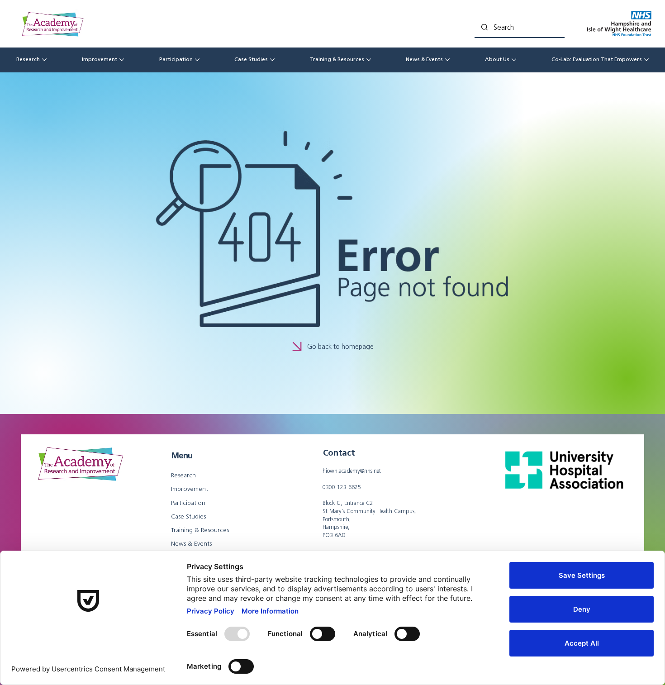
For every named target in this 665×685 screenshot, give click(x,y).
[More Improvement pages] (121, 59)
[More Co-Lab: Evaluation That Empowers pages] (646, 59)
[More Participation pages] (197, 59)
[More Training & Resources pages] (368, 59)
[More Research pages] (44, 59)
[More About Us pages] (514, 59)
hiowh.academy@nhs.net (352, 470)
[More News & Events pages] (447, 59)
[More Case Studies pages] (272, 59)
